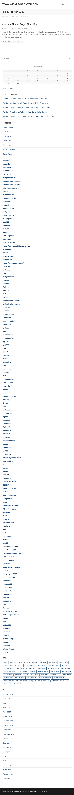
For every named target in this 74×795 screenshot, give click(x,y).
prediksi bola (67, 674)
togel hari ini (8, 684)
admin (5, 28)
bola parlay (18, 665)
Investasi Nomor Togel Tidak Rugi (20, 24)
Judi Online (7, 136)
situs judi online (31, 677)
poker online (44, 674)
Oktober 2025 (8, 739)
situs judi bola (19, 677)
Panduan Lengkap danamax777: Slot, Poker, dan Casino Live (25, 99)
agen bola (13, 662)
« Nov (5, 89)
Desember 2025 (9, 730)
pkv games (34, 674)
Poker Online (7, 141)
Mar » (11, 89)
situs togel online (21, 680)
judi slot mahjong (53, 668)
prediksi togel (8, 677)
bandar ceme (63, 662)
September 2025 (9, 743)
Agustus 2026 (8, 694)
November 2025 (9, 734)
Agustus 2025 (8, 747)
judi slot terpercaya (10, 671)
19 (27, 80)
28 (48, 83)
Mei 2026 (6, 707)
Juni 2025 (6, 756)
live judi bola (8, 674)
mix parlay (18, 674)
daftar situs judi (41, 665)
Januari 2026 (8, 725)
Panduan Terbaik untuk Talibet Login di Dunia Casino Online (25, 112)
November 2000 (9, 778)
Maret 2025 (7, 770)
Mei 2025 (6, 761)
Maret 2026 (7, 716)
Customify (44, 791)
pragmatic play (55, 674)
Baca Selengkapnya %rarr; (13, 41)
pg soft (26, 674)
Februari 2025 (8, 774)
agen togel (43, 662)
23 (67, 80)
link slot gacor (66, 671)
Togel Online (27, 28)
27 (37, 83)
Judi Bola (6, 132)
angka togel (53, 662)
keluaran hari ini (43, 671)
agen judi (22, 662)
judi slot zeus (23, 671)
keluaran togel (54, 671)
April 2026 (7, 712)
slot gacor (32, 680)
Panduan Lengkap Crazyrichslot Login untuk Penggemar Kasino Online (28, 116)
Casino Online (8, 127)
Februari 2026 (8, 721)
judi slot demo (41, 668)
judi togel (32, 671)
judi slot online (65, 668)
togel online (18, 684)
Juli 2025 (6, 752)
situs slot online (9, 680)
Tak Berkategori (9, 149)
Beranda (5, 17)
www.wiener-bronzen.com (20, 4)
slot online (55, 680)
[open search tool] (63, 4)
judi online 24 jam (21, 668)
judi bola (64, 665)
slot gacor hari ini (43, 680)
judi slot (31, 668)
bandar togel (8, 665)
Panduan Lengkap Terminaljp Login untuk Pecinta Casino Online (26, 107)
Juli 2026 (6, 699)
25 (18, 83)
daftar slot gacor (54, 665)
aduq (5, 662)
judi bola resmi (8, 668)
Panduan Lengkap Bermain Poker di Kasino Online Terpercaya (25, 103)
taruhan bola (64, 680)
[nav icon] (69, 4)
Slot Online (7, 145)
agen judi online (32, 662)
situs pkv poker (59, 677)
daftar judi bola (29, 665)
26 (27, 83)
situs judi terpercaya (45, 677)
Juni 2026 (6, 703)
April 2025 (7, 765)
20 (37, 80)
